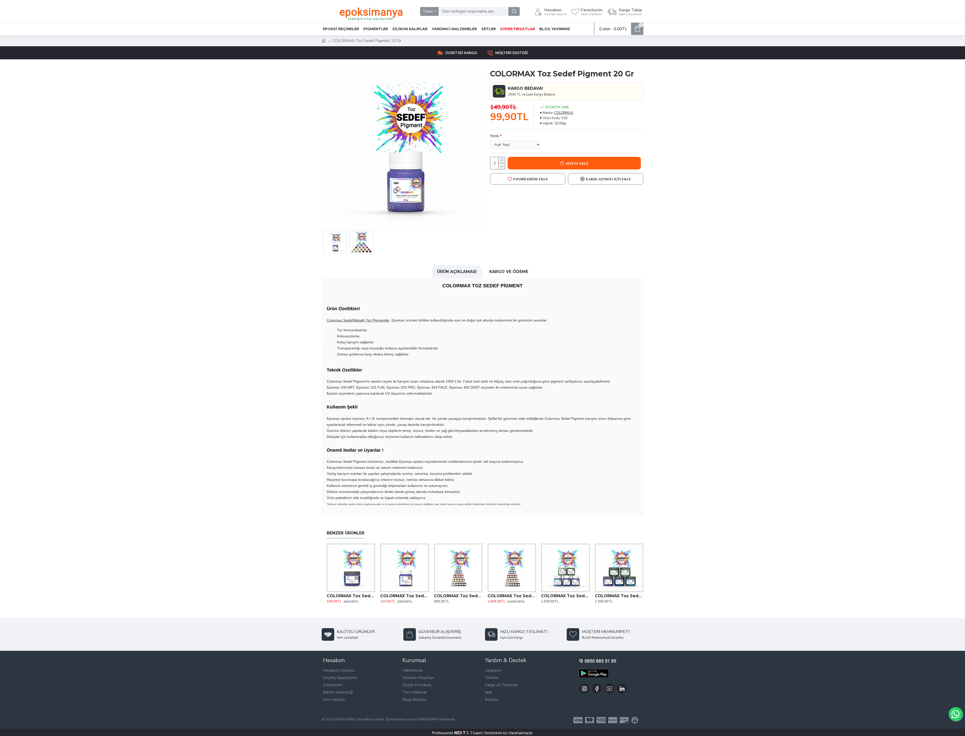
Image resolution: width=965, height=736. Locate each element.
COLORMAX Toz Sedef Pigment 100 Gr (351, 595)
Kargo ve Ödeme (508, 271)
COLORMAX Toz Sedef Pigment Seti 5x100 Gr (619, 595)
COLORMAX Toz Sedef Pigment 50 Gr (404, 595)
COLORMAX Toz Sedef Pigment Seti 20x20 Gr (512, 595)
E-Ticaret (474, 733)
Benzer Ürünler (345, 533)
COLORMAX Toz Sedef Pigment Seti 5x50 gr (565, 595)
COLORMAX (563, 112)
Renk (494, 136)
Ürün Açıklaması (457, 271)
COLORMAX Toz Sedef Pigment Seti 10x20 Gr (458, 595)
